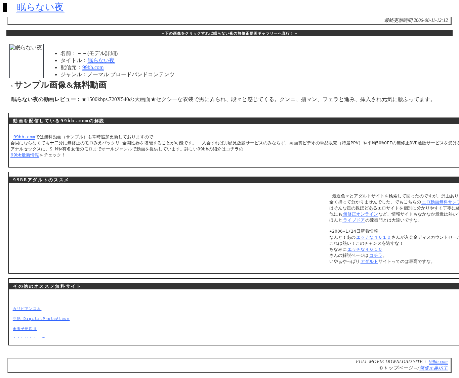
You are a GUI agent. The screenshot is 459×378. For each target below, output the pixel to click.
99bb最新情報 (25, 154)
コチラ (375, 255)
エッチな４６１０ (373, 237)
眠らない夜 (40, 7)
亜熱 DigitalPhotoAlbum (41, 319)
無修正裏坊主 (433, 368)
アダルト (369, 261)
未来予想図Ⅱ (25, 329)
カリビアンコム (27, 308)
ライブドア (354, 220)
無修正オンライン (360, 214)
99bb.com (92, 67)
